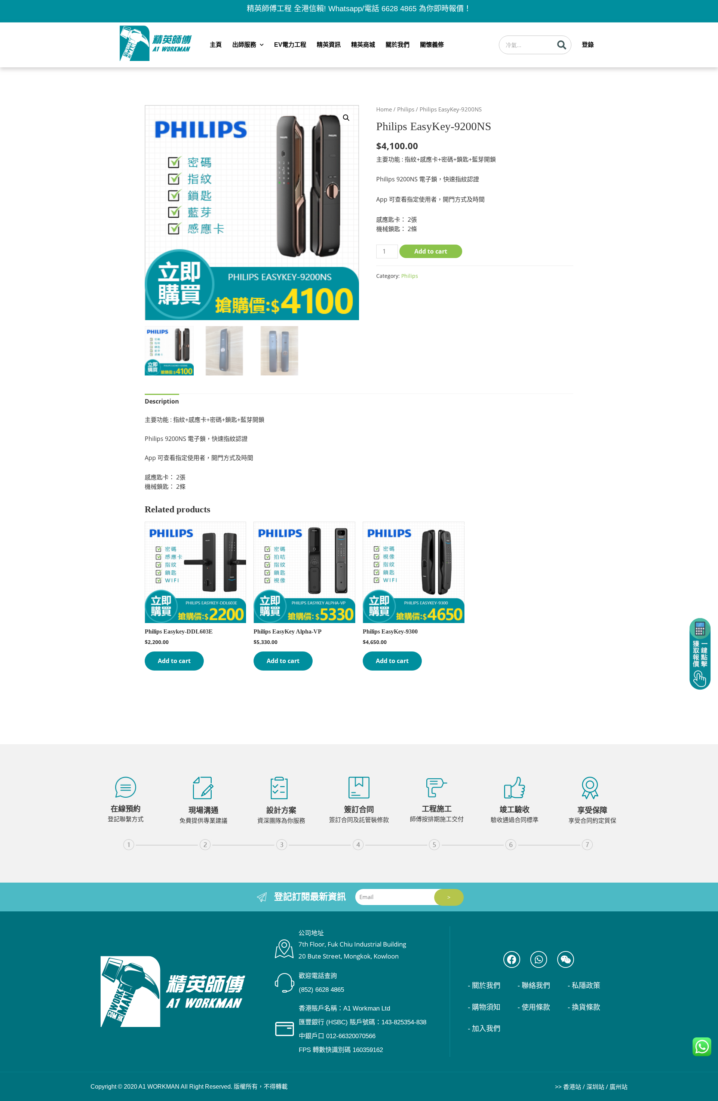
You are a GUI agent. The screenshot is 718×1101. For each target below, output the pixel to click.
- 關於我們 (484, 986)
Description (162, 401)
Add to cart (430, 251)
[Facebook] (511, 959)
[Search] (561, 45)
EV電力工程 (290, 45)
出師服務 (244, 45)
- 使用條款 (534, 1007)
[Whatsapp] (538, 959)
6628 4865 (399, 8)
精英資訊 (329, 45)
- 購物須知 (484, 1007)
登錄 (588, 45)
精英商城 (363, 45)
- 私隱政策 (584, 986)
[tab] (162, 402)
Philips (405, 109)
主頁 (216, 45)
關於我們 (397, 45)
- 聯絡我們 (534, 986)
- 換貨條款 (584, 1007)
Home (384, 109)
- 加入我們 (484, 1029)
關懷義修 (432, 45)
